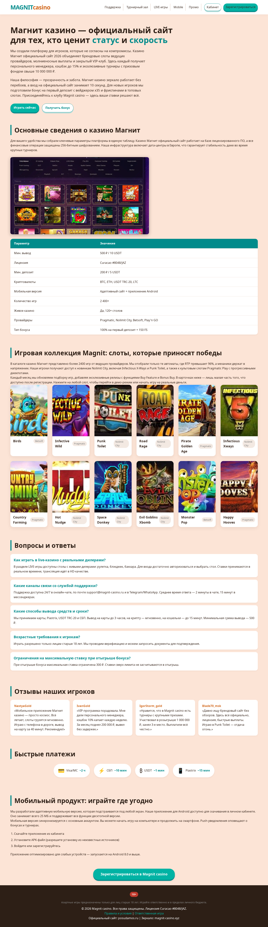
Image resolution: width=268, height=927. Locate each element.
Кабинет (213, 7)
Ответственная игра (149, 913)
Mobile (178, 7)
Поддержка (113, 7)
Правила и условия (118, 913)
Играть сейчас (25, 108)
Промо (194, 7)
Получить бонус (57, 108)
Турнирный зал (137, 7)
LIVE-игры (161, 7)
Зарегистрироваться (240, 7)
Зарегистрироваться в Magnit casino (134, 874)
